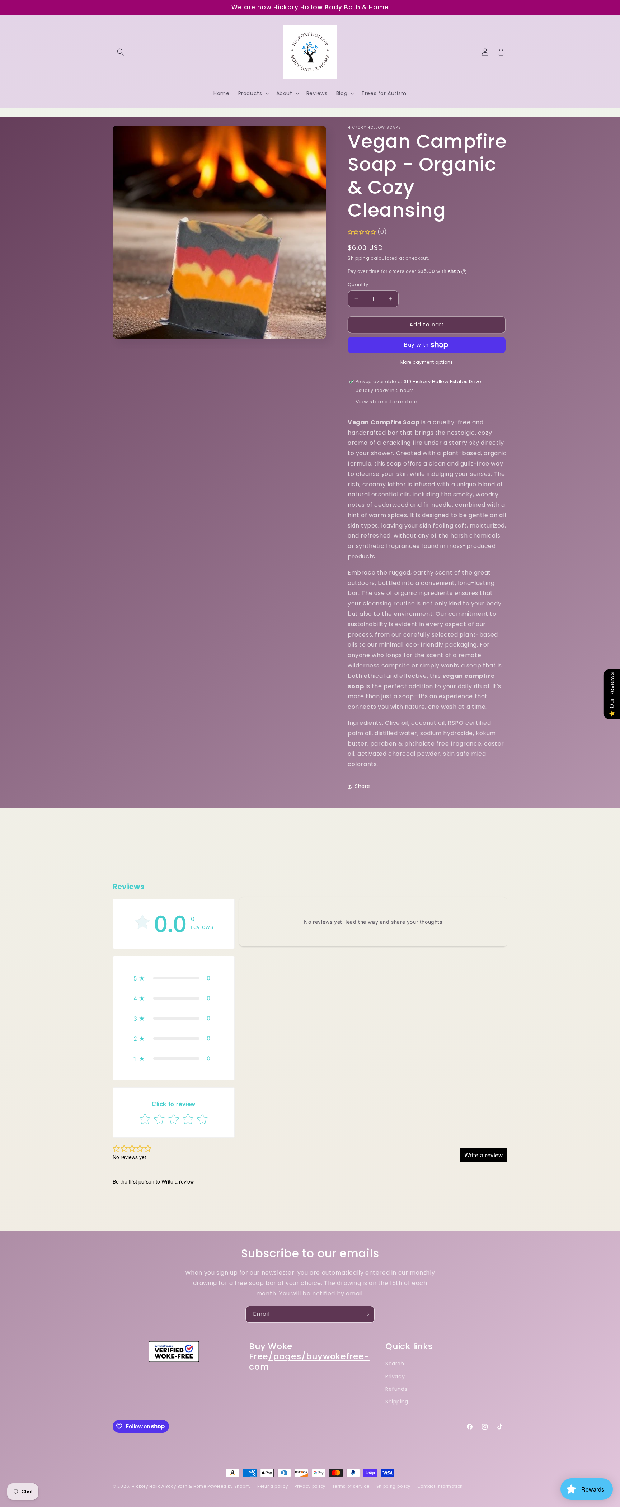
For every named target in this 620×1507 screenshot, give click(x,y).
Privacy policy (310, 1486)
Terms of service (351, 1486)
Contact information (440, 1486)
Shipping (359, 258)
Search (394, 1363)
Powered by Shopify (229, 1486)
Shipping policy (393, 1486)
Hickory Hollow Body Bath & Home (169, 1486)
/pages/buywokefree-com (309, 1362)
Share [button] (362, 786)
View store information (386, 401)
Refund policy (272, 1486)
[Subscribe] (366, 1314)
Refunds (396, 1389)
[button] (120, 52)
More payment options (426, 362)
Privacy (395, 1376)
